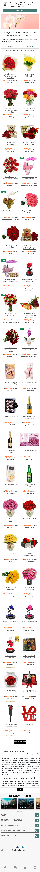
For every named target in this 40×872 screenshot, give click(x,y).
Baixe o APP (20, 10)
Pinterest (35, 868)
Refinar (29, 46)
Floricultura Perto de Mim (20, 796)
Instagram (15, 868)
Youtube (25, 868)
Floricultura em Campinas (24, 806)
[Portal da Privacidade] (20, 847)
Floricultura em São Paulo (8, 806)
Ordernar (11, 46)
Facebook (5, 868)
